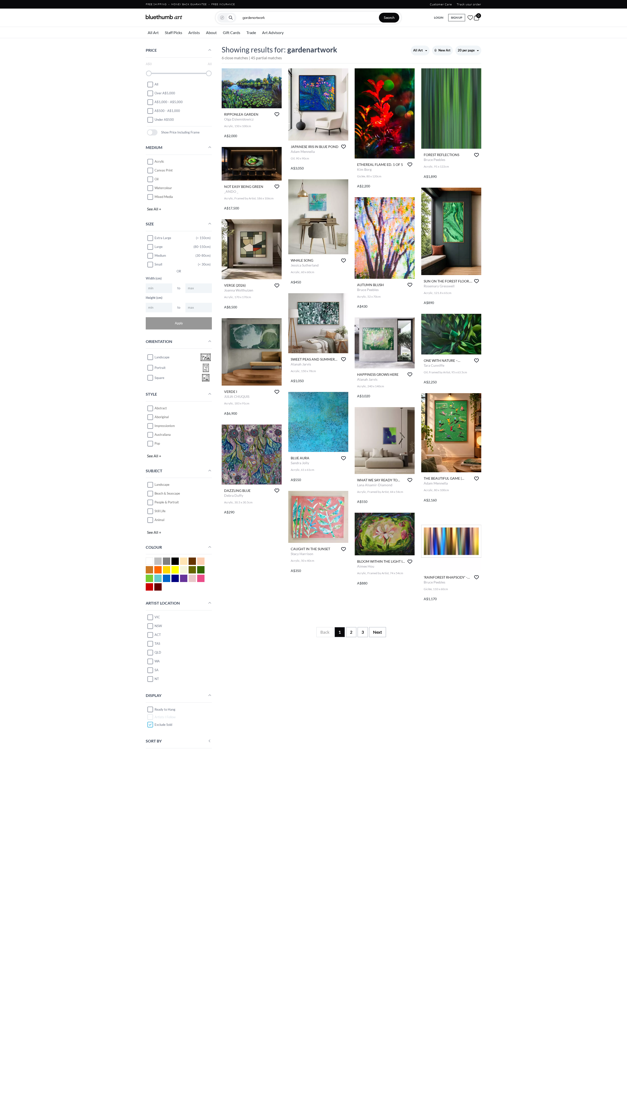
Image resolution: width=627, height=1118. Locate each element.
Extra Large (163, 238)
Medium (160, 255)
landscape (162, 357)
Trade (251, 32)
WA (157, 661)
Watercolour (163, 188)
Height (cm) (154, 298)
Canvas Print (164, 170)
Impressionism (165, 426)
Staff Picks (173, 32)
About (211, 32)
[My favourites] (470, 17)
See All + (154, 209)
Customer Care (441, 4)
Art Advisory (273, 32)
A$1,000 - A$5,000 (169, 102)
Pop (157, 443)
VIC (157, 617)
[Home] (164, 17)
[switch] (152, 132)
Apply (179, 323)
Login (438, 17)
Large (159, 247)
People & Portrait (167, 502)
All (156, 84)
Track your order (469, 4)
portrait (160, 368)
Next (377, 632)
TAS (157, 643)
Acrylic (159, 161)
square (159, 378)
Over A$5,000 (165, 93)
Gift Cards (231, 32)
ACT (158, 635)
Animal (159, 520)
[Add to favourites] (277, 114)
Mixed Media (164, 197)
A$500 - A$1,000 (167, 111)
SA (156, 670)
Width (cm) (154, 278)
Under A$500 (164, 120)
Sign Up (456, 17)
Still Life (160, 511)
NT (157, 679)
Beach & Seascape (167, 493)
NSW (158, 626)
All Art (153, 32)
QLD (158, 652)
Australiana (163, 435)
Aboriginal (162, 417)
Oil (156, 179)
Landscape (162, 484)
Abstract (161, 408)
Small (158, 264)
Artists (194, 32)
